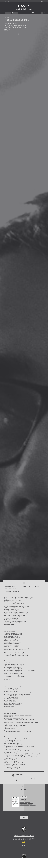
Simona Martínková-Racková (25, 806)
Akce (23, 12)
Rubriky (7, 12)
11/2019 (23, 800)
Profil (17, 780)
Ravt (20, 12)
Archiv (38, 12)
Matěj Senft (22, 804)
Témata (14, 12)
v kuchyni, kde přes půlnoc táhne (24, 835)
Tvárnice (34, 12)
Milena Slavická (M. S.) (28, 804)
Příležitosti (28, 12)
